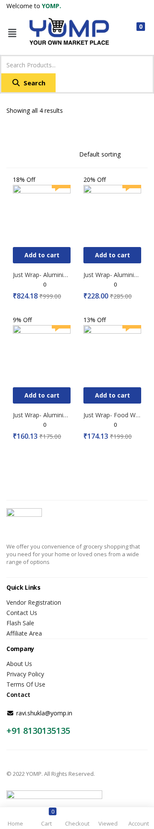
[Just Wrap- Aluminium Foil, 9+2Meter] (42, 353)
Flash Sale (20, 623)
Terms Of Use (25, 684)
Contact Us (21, 613)
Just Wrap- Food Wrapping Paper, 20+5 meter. (112, 415)
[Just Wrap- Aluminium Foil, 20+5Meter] (112, 213)
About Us (19, 664)
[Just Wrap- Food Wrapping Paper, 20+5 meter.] (112, 353)
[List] (25, 130)
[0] (134, 32)
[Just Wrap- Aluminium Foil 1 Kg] (42, 213)
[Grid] (10, 130)
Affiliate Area (24, 633)
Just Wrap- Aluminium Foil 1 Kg (42, 275)
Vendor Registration (33, 602)
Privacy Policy (25, 674)
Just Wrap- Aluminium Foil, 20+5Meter (112, 275)
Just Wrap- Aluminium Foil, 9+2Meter (42, 415)
